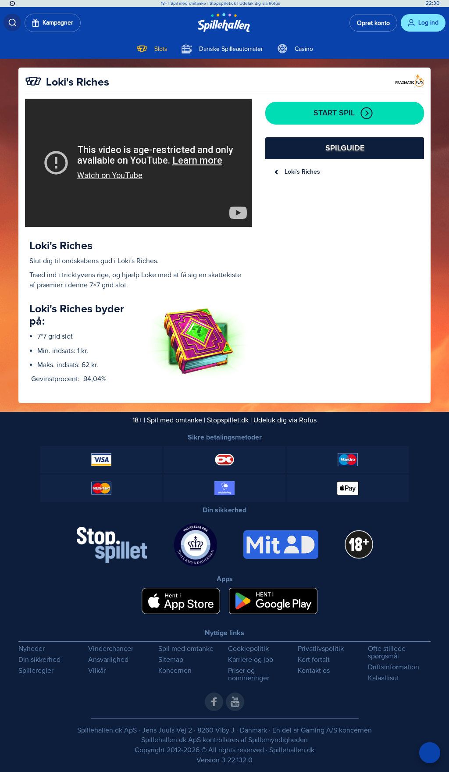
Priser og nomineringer (248, 674)
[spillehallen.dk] (225, 23)
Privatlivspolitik (321, 649)
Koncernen (175, 671)
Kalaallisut (383, 678)
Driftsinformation (393, 667)
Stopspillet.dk (223, 3)
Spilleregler (35, 671)
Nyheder (31, 649)
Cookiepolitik (248, 649)
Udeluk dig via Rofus (259, 3)
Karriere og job (250, 660)
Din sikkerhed (39, 660)
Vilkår (97, 671)
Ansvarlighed (108, 660)
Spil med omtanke (188, 3)
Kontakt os (314, 671)
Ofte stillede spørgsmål (387, 652)
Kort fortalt (314, 660)
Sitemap (170, 660)
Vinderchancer (110, 649)
